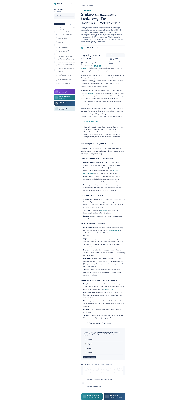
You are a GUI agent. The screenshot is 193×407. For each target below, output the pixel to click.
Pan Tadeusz (90, 5)
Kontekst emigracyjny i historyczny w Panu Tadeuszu (66, 50)
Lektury (83, 5)
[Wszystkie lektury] (71, 3)
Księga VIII (90, 352)
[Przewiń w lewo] (82, 370)
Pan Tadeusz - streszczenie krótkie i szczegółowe (67, 28)
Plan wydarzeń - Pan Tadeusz (65, 32)
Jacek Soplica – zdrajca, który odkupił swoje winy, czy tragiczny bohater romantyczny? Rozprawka (66, 58)
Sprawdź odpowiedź (89, 357)
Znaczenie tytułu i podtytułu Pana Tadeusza (66, 41)
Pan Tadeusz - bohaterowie (65, 34)
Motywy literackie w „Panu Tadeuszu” (64, 80)
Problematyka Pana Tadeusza (65, 45)
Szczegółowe (70, 24)
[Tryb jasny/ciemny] (74, 3)
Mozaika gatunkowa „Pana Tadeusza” (115, 62)
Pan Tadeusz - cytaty (63, 54)
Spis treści (110, 55)
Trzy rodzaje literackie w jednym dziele (114, 59)
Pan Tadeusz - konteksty (64, 83)
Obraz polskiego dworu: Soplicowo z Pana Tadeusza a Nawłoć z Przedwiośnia (66, 75)
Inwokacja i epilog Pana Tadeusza (66, 62)
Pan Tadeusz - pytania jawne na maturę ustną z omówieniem (66, 65)
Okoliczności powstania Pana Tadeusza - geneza (65, 37)
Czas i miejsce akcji (63, 47)
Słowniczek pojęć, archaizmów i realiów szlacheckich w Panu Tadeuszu (66, 70)
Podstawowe (59, 24)
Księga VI (89, 344)
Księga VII (90, 339)
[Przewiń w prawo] (124, 370)
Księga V (89, 348)
